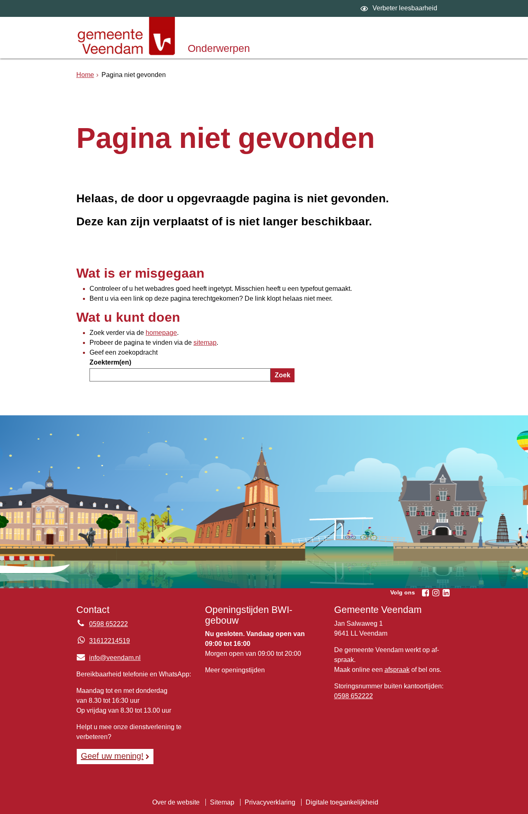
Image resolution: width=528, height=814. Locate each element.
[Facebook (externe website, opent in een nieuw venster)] (425, 592)
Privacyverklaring (270, 802)
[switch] (400, 8)
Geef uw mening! (112, 755)
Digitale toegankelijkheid (342, 802)
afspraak (397, 669)
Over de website (176, 802)
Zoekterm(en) (110, 362)
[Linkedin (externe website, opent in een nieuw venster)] (445, 592)
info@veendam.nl (108, 657)
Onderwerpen (219, 48)
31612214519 (109, 640)
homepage (161, 332)
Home (85, 74)
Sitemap (222, 802)
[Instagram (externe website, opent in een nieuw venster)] (435, 592)
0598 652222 (108, 623)
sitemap (205, 342)
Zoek (282, 375)
